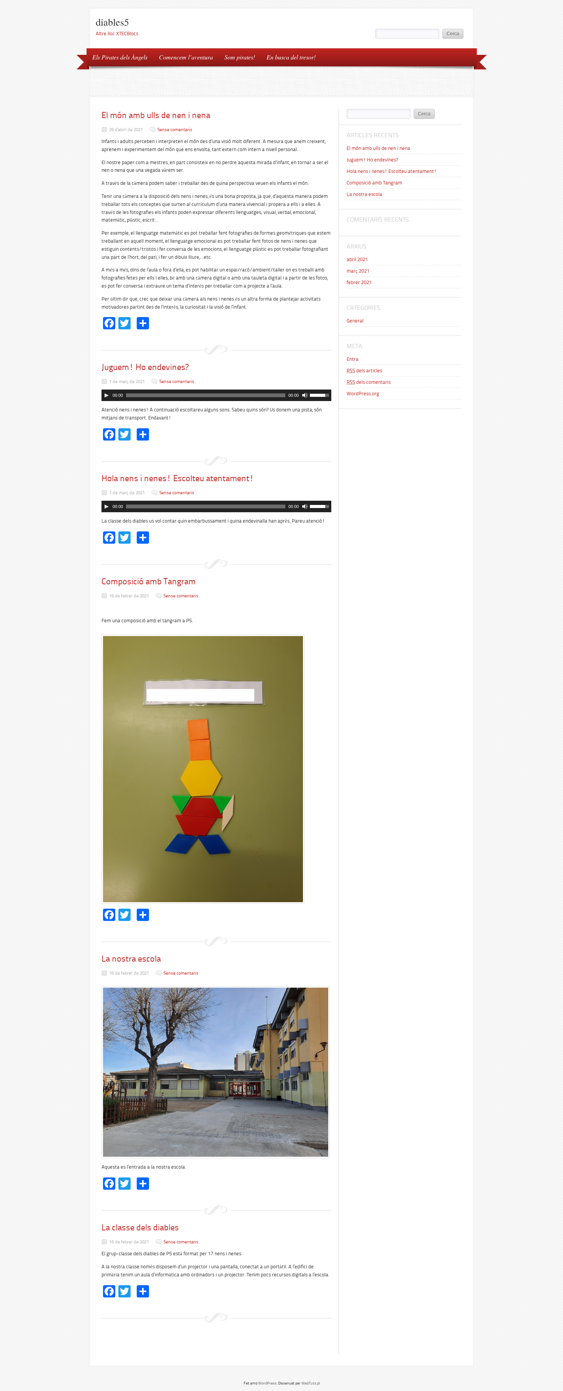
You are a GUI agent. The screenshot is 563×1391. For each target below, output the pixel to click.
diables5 (112, 21)
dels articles (364, 370)
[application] (216, 395)
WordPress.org (363, 393)
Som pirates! (239, 57)
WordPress (267, 1383)
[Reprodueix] (106, 395)
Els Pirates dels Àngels (119, 57)
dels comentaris (369, 382)
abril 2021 (357, 259)
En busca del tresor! (291, 57)
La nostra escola (131, 959)
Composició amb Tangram (148, 581)
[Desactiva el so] (305, 395)
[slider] (320, 395)
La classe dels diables (140, 1227)
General (355, 321)
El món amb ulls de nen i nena (155, 115)
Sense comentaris (174, 129)
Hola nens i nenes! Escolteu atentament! (177, 478)
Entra (352, 359)
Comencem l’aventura (186, 57)
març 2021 (358, 271)
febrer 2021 (359, 282)
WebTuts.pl (310, 1383)
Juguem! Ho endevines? (144, 367)
